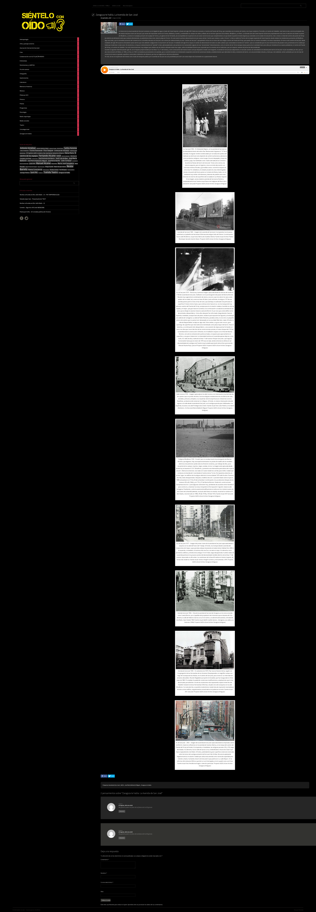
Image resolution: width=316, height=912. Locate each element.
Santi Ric (34, 172)
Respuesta (122, 811)
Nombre (104, 873)
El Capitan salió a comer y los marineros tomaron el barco (45, 153)
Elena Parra (69, 153)
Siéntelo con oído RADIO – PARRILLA (101, 5)
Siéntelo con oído (116, 5)
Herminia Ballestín (66, 156)
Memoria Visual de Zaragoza (31, 166)
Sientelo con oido (20, 910)
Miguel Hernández (41, 166)
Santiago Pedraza (25, 172)
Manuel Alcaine (43, 163)
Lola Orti (32, 163)
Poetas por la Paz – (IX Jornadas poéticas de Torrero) (35, 212)
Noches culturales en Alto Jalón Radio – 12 (32, 203)
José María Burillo (54, 161)
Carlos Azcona (70, 148)
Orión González (46, 169)
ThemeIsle (301, 910)
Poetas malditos (71, 169)
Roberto (121, 804)
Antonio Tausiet (52, 148)
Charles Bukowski (35, 150)
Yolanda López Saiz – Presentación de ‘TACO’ (33, 199)
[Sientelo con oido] (43, 33)
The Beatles (41, 172)
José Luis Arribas (61, 158)
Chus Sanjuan (48, 150)
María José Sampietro (66, 163)
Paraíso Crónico (54, 169)
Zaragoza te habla (64, 173)
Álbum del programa (127, 5)
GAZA (58, 155)
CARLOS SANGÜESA (24, 150)
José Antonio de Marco (46, 158)
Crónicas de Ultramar (61, 150)
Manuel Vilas (54, 163)
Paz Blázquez (63, 169)
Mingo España (49, 166)
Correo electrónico (107, 882)
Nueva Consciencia (35, 169)
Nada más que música (60, 166)
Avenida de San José (114, 785)
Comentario (105, 859)
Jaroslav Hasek (35, 158)
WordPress (37, 910)
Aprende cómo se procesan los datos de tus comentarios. (145, 904)
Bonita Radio (60, 148)
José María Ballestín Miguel (37, 161)
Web (102, 891)
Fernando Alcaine (47, 155)
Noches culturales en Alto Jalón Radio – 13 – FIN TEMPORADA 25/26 (39, 195)
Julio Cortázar (66, 161)
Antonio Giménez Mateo (43, 148)
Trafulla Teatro (51, 172)
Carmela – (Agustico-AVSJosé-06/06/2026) (32, 207)
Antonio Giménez (28, 148)
